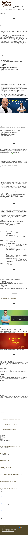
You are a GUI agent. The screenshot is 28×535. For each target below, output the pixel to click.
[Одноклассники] (20, 527)
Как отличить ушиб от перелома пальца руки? (6, 467)
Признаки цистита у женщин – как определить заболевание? (9, 157)
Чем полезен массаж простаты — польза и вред (7, 523)
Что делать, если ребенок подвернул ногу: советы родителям (8, 481)
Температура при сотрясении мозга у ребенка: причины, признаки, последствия (11, 474)
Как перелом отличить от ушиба (4, 460)
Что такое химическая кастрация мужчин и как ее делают (9, 516)
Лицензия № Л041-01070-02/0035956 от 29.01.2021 (7, 526)
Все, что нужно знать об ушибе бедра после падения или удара (8, 488)
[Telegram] (21, 527)
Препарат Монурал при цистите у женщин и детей (9, 429)
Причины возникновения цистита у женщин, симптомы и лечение (11, 419)
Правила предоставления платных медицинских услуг (8, 531)
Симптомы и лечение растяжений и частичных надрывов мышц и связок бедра (10, 446)
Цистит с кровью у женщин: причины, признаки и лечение (10, 424)
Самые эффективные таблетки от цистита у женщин (8, 298)
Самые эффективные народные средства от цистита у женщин (11, 434)
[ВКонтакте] (19, 527)
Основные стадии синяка (3, 453)
